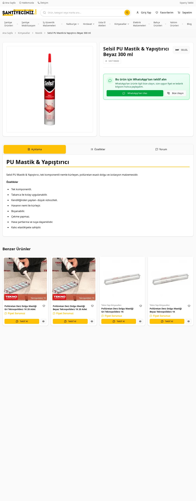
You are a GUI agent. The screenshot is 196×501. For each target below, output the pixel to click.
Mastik (38, 32)
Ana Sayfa (7, 32)
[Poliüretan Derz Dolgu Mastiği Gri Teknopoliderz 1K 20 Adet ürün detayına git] (25, 279)
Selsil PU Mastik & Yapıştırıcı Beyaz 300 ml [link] (69, 32)
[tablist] (98, 149)
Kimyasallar (24, 32)
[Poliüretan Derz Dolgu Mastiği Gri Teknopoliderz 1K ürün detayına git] (122, 279)
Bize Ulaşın (178, 93)
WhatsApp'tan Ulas (137, 93)
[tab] (35, 149)
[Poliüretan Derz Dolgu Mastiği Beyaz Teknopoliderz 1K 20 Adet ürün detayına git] (73, 279)
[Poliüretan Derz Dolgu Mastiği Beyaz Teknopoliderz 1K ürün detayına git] (170, 279)
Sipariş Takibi (187, 2)
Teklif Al (24, 321)
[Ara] (127, 12)
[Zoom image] (89, 50)
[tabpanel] (98, 195)
